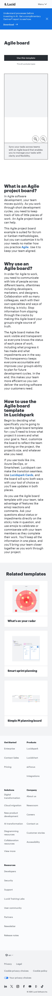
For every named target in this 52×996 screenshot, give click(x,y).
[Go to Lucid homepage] (13, 4)
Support (8, 889)
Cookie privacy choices (16, 970)
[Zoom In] (35, 138)
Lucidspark (32, 748)
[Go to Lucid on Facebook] (23, 986)
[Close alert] (47, 19)
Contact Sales (11, 757)
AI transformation (13, 823)
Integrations (33, 776)
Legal (19, 963)
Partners (8, 917)
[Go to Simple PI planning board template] (26, 703)
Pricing (7, 766)
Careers (31, 814)
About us (31, 796)
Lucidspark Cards (21, 475)
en (10, 955)
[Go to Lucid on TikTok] (42, 986)
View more (9, 851)
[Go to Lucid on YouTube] (30, 986)
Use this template (26, 58)
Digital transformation (12, 796)
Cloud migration (12, 805)
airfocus (31, 766)
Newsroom (32, 805)
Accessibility (33, 842)
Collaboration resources (11, 842)
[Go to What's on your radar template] (26, 604)
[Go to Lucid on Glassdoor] (36, 986)
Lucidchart (32, 757)
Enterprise (9, 748)
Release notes (11, 935)
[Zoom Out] (43, 138)
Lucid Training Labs (14, 898)
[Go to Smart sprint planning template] (26, 654)
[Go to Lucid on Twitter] (11, 986)
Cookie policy (40, 970)
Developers (10, 871)
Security (8, 880)
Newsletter (10, 926)
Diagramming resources (11, 833)
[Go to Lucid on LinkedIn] (5, 986)
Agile (25, 247)
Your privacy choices (20, 977)
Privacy (8, 963)
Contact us (32, 823)
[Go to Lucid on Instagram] (17, 986)
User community (13, 907)
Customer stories (36, 832)
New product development (11, 814)
